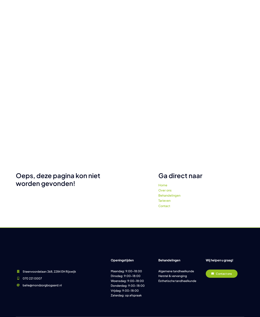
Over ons (164, 190)
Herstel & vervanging (172, 276)
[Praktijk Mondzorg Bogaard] (33, 244)
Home (162, 185)
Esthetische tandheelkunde (177, 281)
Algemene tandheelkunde (176, 271)
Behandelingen (169, 195)
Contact (164, 206)
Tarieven (164, 201)
